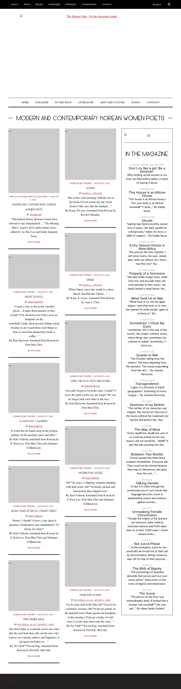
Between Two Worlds (147, 454)
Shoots (147, 220)
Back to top (13, 681)
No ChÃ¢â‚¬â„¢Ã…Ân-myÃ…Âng (92, 599)
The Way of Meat (147, 429)
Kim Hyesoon (35, 301)
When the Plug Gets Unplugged (90, 381)
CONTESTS (153, 102)
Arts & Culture (18, 196)
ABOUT (14, 4)
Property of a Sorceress (147, 273)
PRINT (27, 4)
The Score (147, 593)
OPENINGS (71, 4)
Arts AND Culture (112, 102)
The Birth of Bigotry (147, 568)
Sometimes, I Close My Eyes (147, 324)
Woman (90, 188)
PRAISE (39, 4)
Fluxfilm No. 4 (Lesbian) (34, 421)
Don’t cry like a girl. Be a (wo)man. (147, 169)
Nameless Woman (90, 595)
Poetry (88, 183)
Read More (34, 242)
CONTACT (107, 4)
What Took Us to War (147, 298)
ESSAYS (135, 102)
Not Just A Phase (147, 544)
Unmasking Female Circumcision (147, 513)
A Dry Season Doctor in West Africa (147, 247)
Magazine (42, 102)
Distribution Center (91, 473)
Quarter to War (147, 355)
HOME (25, 102)
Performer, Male (34, 619)
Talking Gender (147, 483)
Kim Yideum (35, 426)
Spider (90, 279)
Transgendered (147, 384)
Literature (86, 102)
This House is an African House (147, 194)
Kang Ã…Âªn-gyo (92, 193)
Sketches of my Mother (147, 405)
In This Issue (63, 102)
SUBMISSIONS (89, 4)
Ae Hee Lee (36, 214)
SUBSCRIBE (54, 4)
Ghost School (34, 296)
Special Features (38, 196)
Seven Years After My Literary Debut (34, 511)
